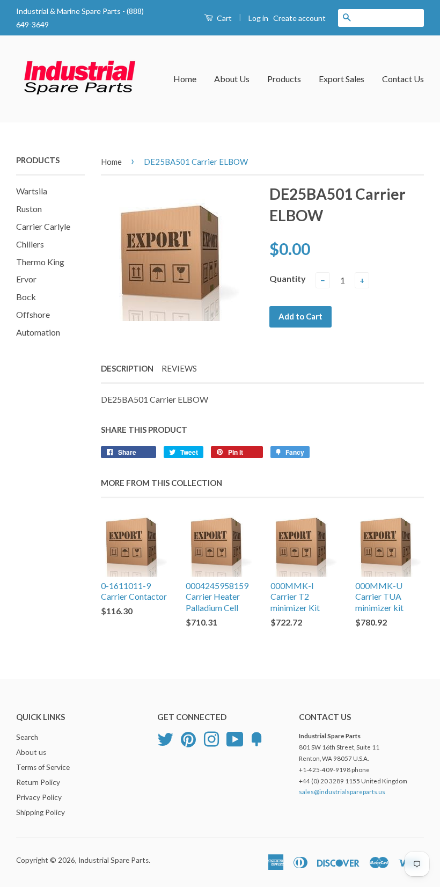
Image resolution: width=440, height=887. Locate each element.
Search (27, 737)
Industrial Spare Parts (113, 860)
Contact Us (403, 79)
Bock (26, 297)
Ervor (26, 279)
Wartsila (31, 191)
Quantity (287, 278)
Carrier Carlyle (43, 226)
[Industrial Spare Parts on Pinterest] (188, 738)
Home (184, 79)
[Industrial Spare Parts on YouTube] (235, 738)
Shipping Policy (40, 812)
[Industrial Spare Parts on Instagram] (211, 738)
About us (31, 752)
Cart (223, 18)
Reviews (179, 368)
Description (127, 368)
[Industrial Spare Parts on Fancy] (256, 738)
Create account (299, 18)
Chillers (30, 244)
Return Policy (38, 782)
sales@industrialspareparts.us (342, 791)
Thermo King (40, 262)
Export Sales (341, 79)
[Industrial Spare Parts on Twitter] (165, 738)
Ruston (29, 208)
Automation (38, 332)
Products (284, 79)
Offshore (33, 314)
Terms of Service (43, 767)
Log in (258, 18)
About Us (232, 79)
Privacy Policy (39, 797)
